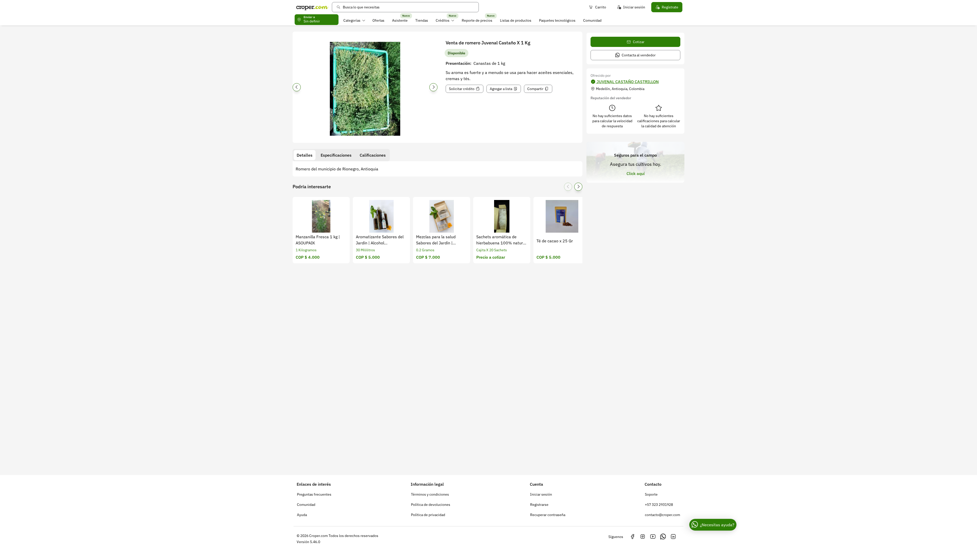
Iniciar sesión (634, 7)
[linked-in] (673, 537)
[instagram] (642, 537)
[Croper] (312, 7)
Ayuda (302, 514)
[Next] (433, 87)
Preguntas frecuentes (314, 494)
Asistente (400, 20)
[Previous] (297, 87)
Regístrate (670, 7)
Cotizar (638, 42)
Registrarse (539, 504)
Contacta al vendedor (639, 55)
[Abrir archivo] (365, 89)
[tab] (305, 155)
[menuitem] (354, 20)
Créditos (442, 20)
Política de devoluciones (430, 504)
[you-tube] (653, 537)
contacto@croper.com (662, 514)
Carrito (600, 7)
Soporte (651, 494)
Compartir (535, 88)
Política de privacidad (428, 514)
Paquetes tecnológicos (557, 20)
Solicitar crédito (461, 88)
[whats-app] (663, 537)
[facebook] (632, 537)
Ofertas (378, 20)
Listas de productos (515, 20)
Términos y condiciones (430, 494)
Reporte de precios (477, 20)
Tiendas (421, 20)
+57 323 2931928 (659, 504)
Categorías (351, 20)
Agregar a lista (501, 88)
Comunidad (592, 20)
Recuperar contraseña (547, 514)
